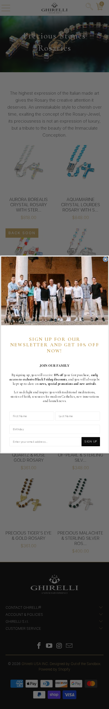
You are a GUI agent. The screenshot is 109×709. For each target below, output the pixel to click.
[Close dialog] (105, 259)
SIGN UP (90, 441)
